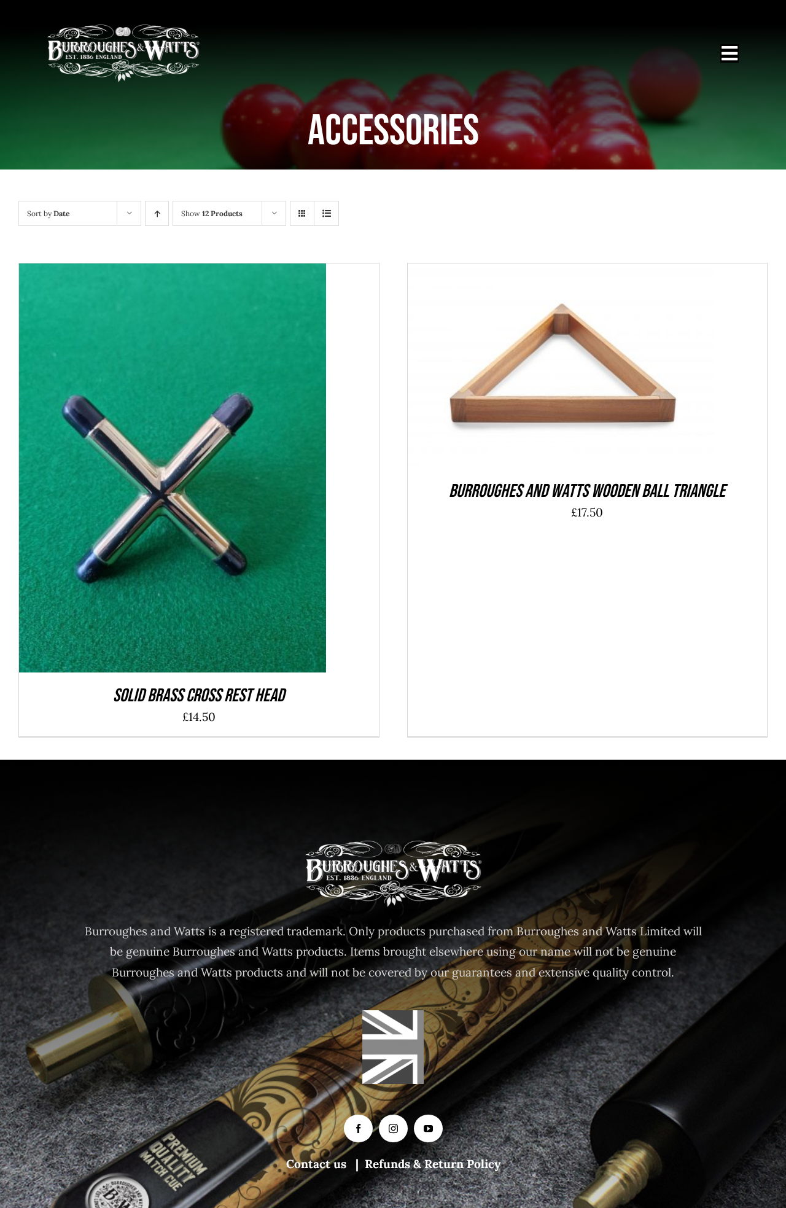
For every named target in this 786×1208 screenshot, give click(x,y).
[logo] (123, 30)
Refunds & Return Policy (432, 1163)
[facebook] (358, 1128)
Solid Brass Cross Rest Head (198, 696)
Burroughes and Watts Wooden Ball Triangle (587, 491)
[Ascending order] (157, 213)
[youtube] (428, 1128)
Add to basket (144, 471)
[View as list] (326, 213)
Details (217, 471)
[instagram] (393, 1128)
